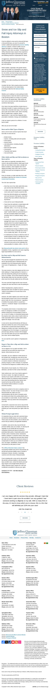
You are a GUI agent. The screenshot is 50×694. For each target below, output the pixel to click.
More (47, 5)
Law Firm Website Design (40, 686)
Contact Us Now (40, 90)
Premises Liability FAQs (39, 138)
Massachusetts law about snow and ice (15, 248)
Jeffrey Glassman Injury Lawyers (13, 448)
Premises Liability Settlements (39, 99)
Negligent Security (40, 154)
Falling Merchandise (40, 150)
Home (34, 5)
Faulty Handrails (39, 152)
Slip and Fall (39, 177)
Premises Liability (39, 143)
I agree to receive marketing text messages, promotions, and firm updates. (40, 55)
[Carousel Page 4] (28, 512)
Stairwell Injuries (39, 179)
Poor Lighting (39, 156)
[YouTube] (13, 642)
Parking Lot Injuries (40, 173)
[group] (25, 512)
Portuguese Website (11, 638)
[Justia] (9, 642)
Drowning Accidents (40, 167)
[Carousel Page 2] (21, 512)
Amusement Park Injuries (40, 163)
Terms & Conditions (42, 86)
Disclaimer (16, 537)
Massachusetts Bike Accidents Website (16, 634)
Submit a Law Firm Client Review (25, 522)
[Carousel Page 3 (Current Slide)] (25, 512)
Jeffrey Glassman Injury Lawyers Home (13, 3)
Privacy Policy (42, 85)
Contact (40, 5)
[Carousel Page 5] (31, 512)
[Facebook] (3, 642)
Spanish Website (10, 636)
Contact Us (38, 537)
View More (40, 131)
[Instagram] (19, 642)
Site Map (31, 537)
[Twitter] (6, 642)
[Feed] (16, 642)
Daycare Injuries (39, 165)
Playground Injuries (40, 175)
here (3, 340)
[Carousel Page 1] (18, 512)
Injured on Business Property (40, 170)
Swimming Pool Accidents (39, 182)
